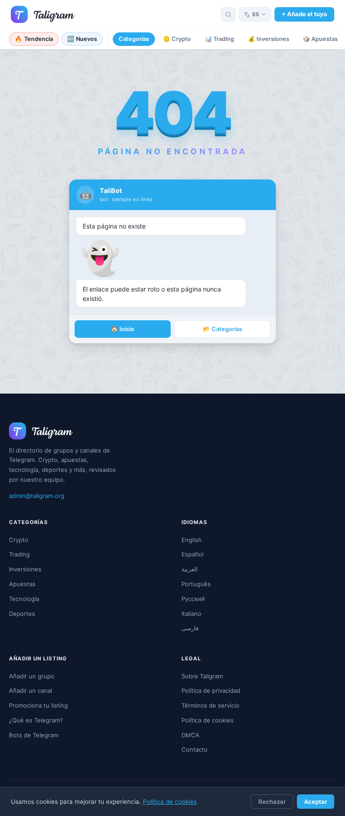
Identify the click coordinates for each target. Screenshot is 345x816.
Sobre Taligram (202, 676)
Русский (193, 598)
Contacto (194, 749)
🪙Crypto (177, 39)
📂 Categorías (222, 329)
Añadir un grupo (31, 676)
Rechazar (272, 801)
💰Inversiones (268, 39)
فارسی (190, 628)
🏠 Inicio (122, 329)
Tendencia (34, 39)
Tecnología (24, 598)
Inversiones (25, 569)
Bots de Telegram (33, 735)
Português (196, 583)
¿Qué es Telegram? (36, 720)
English (191, 539)
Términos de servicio (210, 705)
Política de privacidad (210, 690)
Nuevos (82, 39)
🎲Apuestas (320, 39)
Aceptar (315, 801)
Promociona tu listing (38, 705)
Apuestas (22, 583)
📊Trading (219, 39)
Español (192, 554)
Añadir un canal (30, 690)
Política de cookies (170, 801)
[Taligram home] (43, 14)
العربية (189, 569)
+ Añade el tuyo (304, 14)
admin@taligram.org (36, 495)
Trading (19, 554)
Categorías (134, 39)
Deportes (22, 613)
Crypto (18, 539)
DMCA (190, 735)
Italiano (191, 613)
